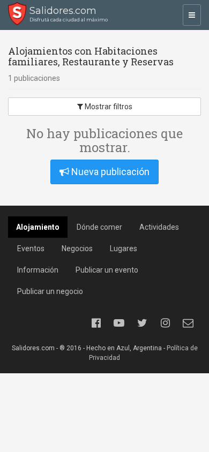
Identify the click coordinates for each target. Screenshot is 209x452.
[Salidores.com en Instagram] (165, 323)
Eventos (30, 248)
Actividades (159, 227)
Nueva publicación (109, 171)
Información (37, 270)
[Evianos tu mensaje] (188, 323)
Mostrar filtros (107, 106)
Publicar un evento (107, 270)
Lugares (123, 248)
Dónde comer (99, 227)
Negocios (77, 248)
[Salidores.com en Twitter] (142, 323)
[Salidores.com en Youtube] (119, 323)
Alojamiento (37, 227)
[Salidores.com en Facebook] (96, 323)
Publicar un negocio (50, 291)
